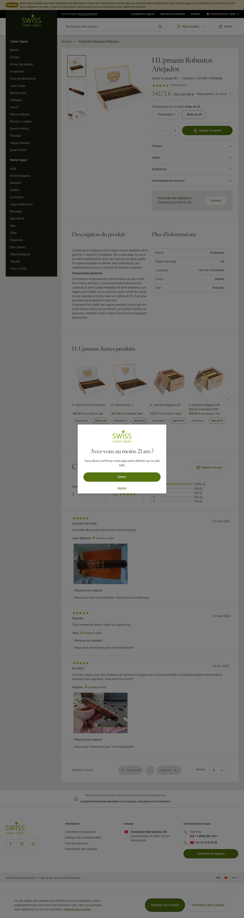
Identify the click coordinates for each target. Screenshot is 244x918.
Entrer (122, 477)
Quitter (122, 488)
